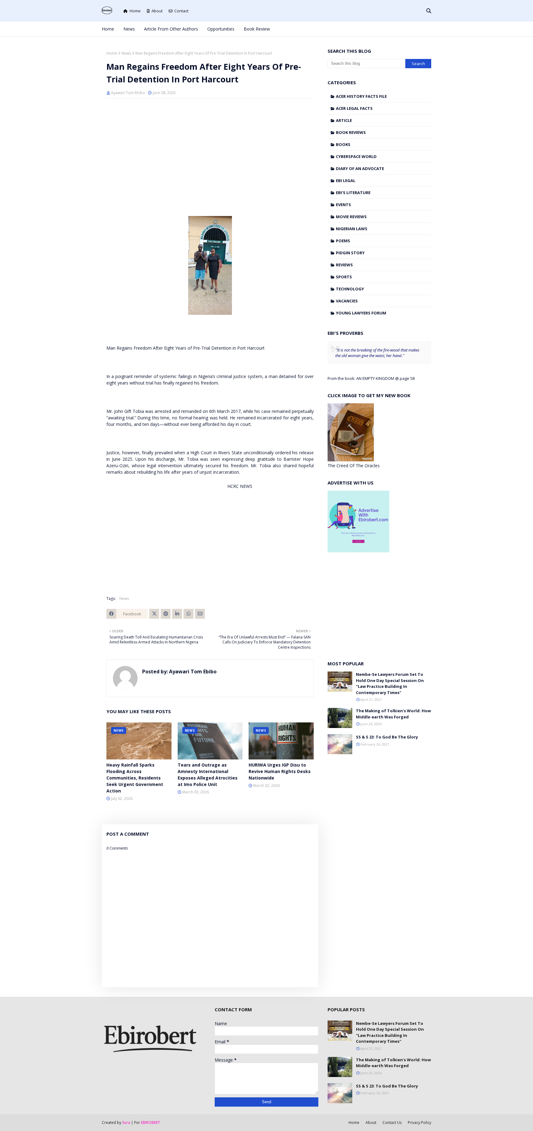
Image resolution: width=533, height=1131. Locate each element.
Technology (350, 289)
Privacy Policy (419, 1122)
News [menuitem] (129, 29)
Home (135, 11)
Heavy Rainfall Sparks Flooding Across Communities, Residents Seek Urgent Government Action (134, 778)
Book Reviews (351, 132)
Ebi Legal (345, 180)
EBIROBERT (150, 1122)
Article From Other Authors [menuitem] (171, 29)
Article (344, 120)
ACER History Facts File (361, 96)
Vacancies (347, 301)
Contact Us (392, 1122)
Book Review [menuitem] (257, 29)
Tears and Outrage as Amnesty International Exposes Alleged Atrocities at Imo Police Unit (208, 774)
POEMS (343, 240)
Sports (344, 277)
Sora (126, 1122)
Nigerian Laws (351, 228)
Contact (181, 11)
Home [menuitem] (108, 29)
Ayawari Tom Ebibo (128, 92)
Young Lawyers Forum (361, 313)
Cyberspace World (356, 156)
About (157, 11)
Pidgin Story (350, 253)
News (126, 53)
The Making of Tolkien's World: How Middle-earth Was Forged (393, 714)
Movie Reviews (351, 216)
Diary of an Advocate (360, 168)
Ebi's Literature (353, 192)
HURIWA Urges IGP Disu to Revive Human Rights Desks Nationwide (280, 771)
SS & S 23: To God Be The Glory (387, 737)
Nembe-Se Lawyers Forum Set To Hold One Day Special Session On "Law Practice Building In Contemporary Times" (390, 683)
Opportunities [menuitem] (220, 29)
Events (343, 204)
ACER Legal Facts (354, 108)
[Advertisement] (210, 148)
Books (343, 144)
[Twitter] (154, 614)
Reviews (344, 265)
